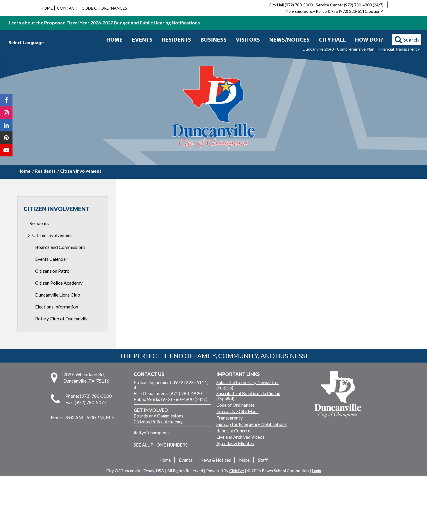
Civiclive (236, 470)
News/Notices (289, 39)
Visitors (248, 39)
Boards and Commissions (159, 415)
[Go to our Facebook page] (6, 100)
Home (114, 39)
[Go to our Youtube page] (6, 150)
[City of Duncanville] (213, 108)
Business (213, 39)
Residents (176, 39)
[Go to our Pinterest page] (6, 137)
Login (316, 471)
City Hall (332, 39)
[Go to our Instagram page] (6, 112)
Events (142, 39)
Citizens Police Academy (158, 421)
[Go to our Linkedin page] (6, 125)
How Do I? (369, 39)
